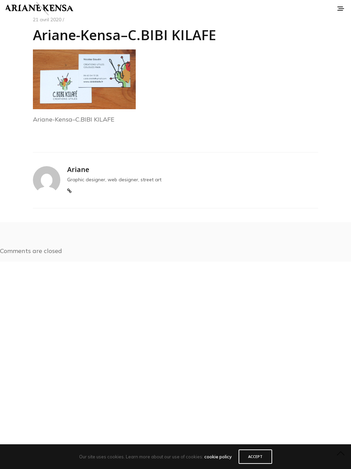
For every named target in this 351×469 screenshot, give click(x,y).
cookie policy (218, 456)
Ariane (78, 169)
